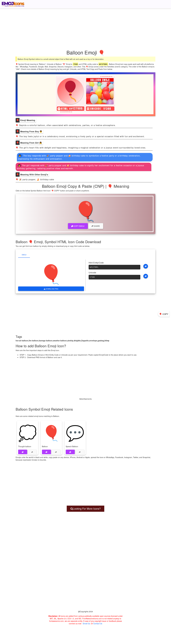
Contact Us (97, 623)
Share (96, 226)
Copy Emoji (78, 226)
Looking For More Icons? (87, 508)
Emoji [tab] (24, 255)
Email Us (86, 623)
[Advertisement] (86, 25)
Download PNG (51, 289)
